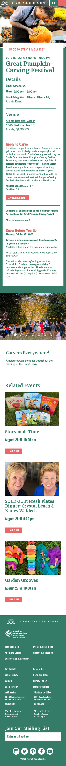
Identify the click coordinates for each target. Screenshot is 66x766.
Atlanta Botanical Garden (20, 120)
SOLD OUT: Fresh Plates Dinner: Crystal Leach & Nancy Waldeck (29, 506)
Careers (8, 681)
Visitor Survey (11, 675)
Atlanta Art (43, 97)
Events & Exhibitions (43, 647)
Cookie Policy (11, 687)
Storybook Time (22, 431)
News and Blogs (40, 675)
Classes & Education (43, 653)
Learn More (13, 451)
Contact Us (38, 669)
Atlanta (31, 97)
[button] (15, 334)
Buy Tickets (10, 669)
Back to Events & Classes (27, 49)
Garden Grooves (21, 580)
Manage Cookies (41, 687)
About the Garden (13, 653)
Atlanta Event (14, 101)
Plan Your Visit (12, 647)
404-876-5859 (10, 704)
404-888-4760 (39, 704)
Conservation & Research (17, 659)
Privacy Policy (40, 681)
